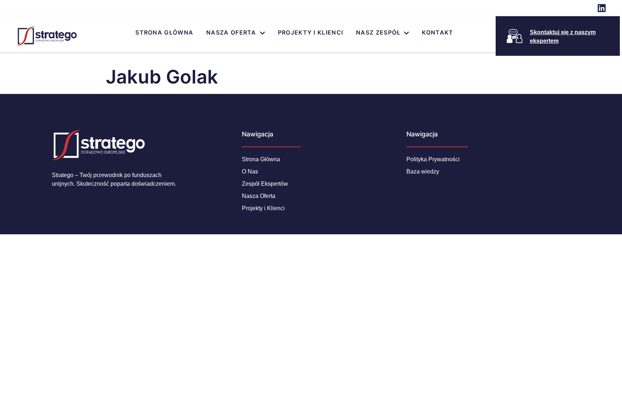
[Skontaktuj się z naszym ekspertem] (514, 36)
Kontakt (437, 32)
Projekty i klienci (310, 32)
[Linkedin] (601, 8)
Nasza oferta (231, 32)
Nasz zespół (378, 32)
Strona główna (164, 32)
